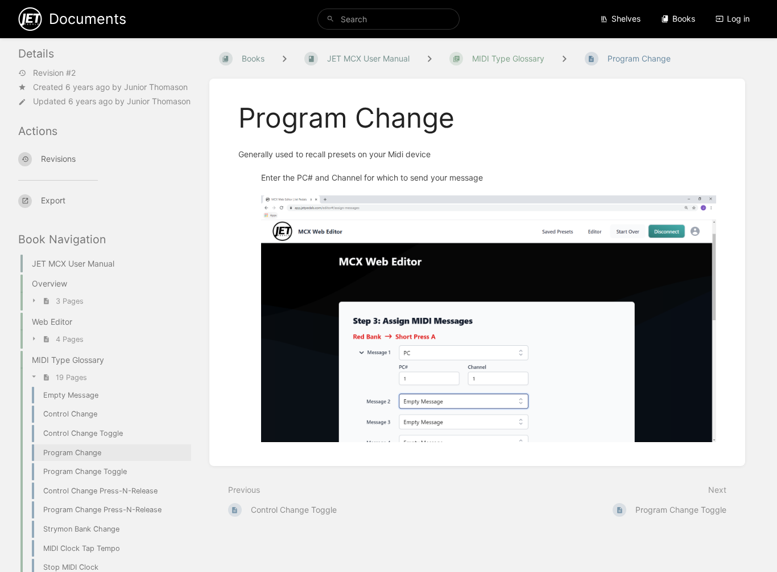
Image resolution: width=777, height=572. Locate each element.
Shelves (625, 18)
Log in (738, 18)
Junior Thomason (156, 87)
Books (683, 18)
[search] (388, 19)
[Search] (330, 19)
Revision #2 (54, 72)
